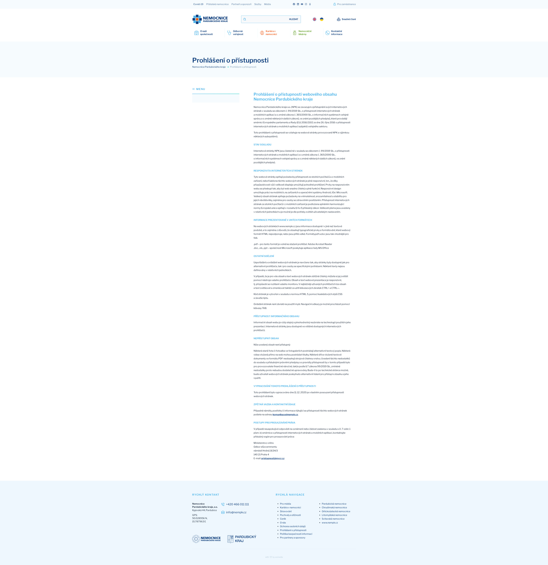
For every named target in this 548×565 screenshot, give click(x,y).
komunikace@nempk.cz (285, 414)
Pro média (285, 503)
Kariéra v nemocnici (290, 507)
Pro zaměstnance (346, 4)
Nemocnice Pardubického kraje (209, 67)
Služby (257, 4)
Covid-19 (198, 4)
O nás (283, 522)
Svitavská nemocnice (333, 518)
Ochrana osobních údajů (293, 526)
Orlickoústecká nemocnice (336, 511)
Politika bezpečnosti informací (296, 534)
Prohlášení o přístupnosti (293, 530)
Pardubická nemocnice (334, 503)
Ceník (283, 518)
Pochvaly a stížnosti (290, 515)
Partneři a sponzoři (241, 4)
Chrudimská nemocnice (334, 507)
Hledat (293, 19)
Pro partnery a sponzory (292, 537)
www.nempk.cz (330, 522)
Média (267, 4)
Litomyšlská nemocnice (334, 515)
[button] (215, 90)
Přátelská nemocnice (217, 4)
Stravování (286, 511)
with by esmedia (274, 557)
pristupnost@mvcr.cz (272, 458)
